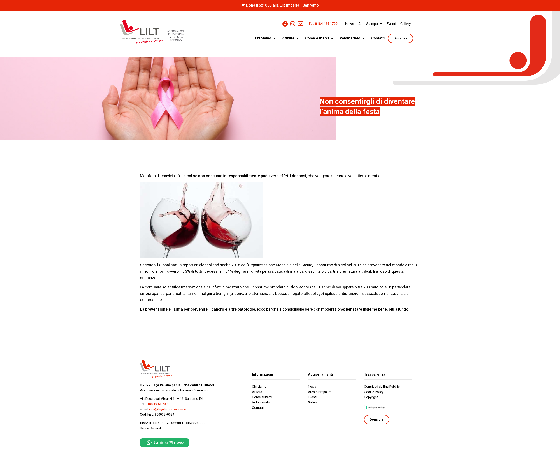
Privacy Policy (376, 407)
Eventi (391, 24)
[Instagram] (293, 24)
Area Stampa (368, 24)
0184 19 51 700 (157, 404)
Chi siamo (259, 387)
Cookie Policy (373, 392)
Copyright (371, 397)
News (349, 24)
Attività (257, 392)
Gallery (405, 24)
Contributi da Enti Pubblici (382, 387)
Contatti (378, 38)
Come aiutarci (262, 397)
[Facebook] (285, 24)
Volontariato (261, 402)
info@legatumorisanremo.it (169, 409)
